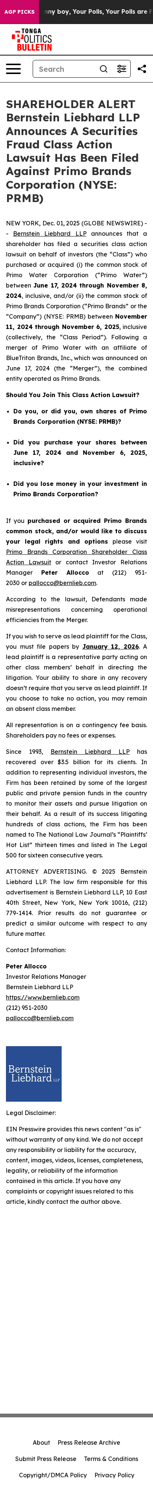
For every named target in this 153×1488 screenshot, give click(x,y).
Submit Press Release (45, 1458)
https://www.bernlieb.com (42, 997)
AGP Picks (19, 12)
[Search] (104, 68)
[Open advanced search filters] (121, 68)
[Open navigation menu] (13, 68)
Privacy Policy (114, 1475)
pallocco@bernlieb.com (62, 583)
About (41, 1442)
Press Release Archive (89, 1442)
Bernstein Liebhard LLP (49, 233)
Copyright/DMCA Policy (53, 1475)
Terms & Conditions (111, 1458)
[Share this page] (142, 68)
